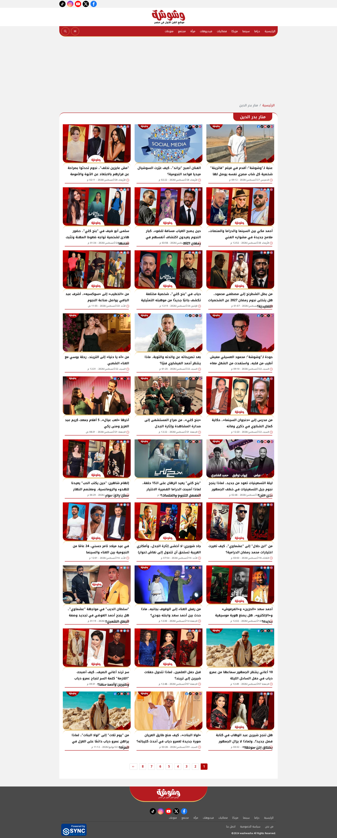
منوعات (169, 31)
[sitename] (168, 794)
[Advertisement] (168, 70)
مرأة (192, 31)
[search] (65, 31)
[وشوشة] (168, 17)
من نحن (269, 826)
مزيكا (234, 31)
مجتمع (182, 31)
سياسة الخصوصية (250, 826)
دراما (257, 31)
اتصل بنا (230, 826)
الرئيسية (270, 31)
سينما (246, 31)
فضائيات (222, 31)
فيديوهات (206, 31)
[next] (133, 766)
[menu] (75, 31)
